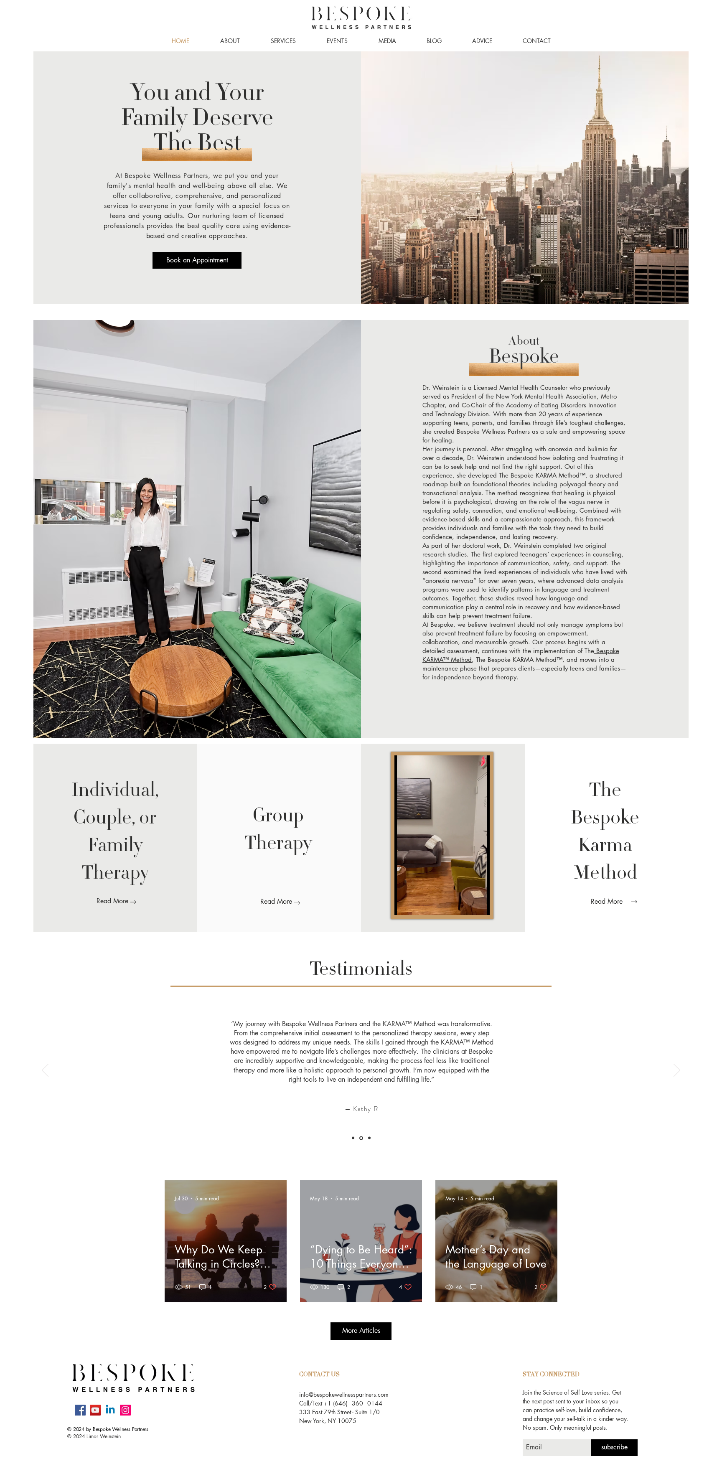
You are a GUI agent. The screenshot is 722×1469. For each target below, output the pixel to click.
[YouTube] (95, 1410)
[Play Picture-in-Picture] (475, 903)
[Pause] (405, 903)
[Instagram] (125, 1410)
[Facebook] (80, 1410)
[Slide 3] (369, 1138)
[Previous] (45, 1071)
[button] (230, 40)
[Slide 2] (362, 1138)
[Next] (677, 1071)
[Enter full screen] (489, 903)
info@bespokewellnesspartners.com (344, 1394)
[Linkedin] (110, 1410)
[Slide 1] (354, 1138)
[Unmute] (419, 903)
